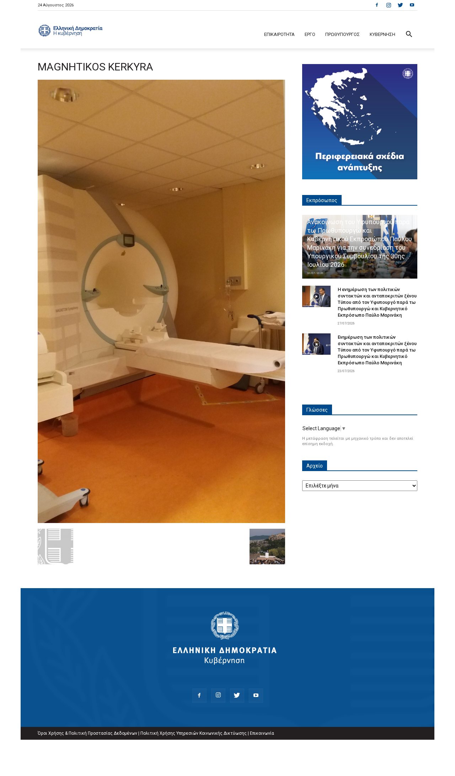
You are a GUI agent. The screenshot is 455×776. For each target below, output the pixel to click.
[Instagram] (388, 5)
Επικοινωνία (262, 733)
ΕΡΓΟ (310, 34)
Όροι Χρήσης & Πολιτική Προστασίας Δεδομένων (87, 733)
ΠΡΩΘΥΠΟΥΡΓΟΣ (342, 34)
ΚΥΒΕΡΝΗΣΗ (382, 34)
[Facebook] (376, 5)
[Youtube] (412, 5)
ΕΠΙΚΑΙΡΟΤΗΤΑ (279, 34)
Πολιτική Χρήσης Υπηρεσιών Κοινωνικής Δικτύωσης (193, 733)
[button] (408, 35)
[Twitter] (400, 5)
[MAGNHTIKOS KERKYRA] (161, 521)
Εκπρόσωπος (321, 200)
